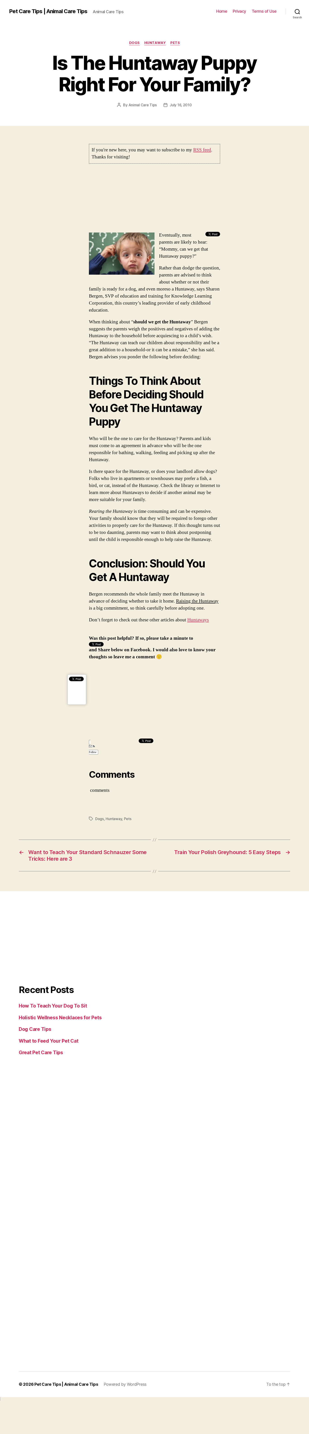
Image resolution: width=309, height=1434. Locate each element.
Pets (175, 43)
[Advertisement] (154, 200)
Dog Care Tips (35, 1029)
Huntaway (155, 43)
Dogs (134, 43)
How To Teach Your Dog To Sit (53, 1006)
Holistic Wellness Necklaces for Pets (60, 1017)
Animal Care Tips (142, 105)
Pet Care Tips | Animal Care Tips (48, 11)
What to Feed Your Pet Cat (48, 1041)
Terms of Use (264, 11)
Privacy (239, 11)
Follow (93, 752)
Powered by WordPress (125, 1384)
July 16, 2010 (181, 105)
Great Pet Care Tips (41, 1052)
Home (221, 11)
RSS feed (202, 150)
